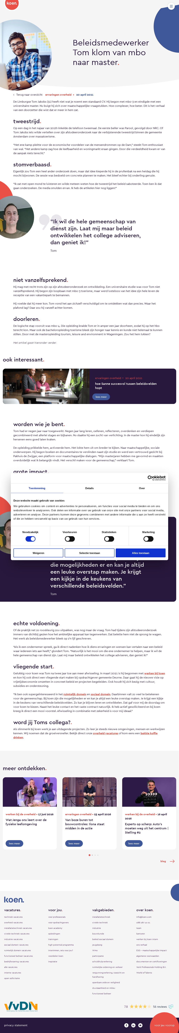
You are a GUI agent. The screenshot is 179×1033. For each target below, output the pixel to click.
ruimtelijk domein (74, 694)
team (138, 928)
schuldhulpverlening (102, 961)
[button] (89, 855)
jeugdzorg (97, 944)
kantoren (140, 933)
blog (163, 861)
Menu (171, 6)
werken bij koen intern (147, 939)
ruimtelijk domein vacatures (17, 950)
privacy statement (15, 1025)
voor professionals (56, 917)
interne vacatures (12, 972)
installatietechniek (101, 917)
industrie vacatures (13, 939)
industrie (96, 928)
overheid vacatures (105, 733)
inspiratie (52, 961)
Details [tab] (89, 488)
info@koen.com (143, 917)
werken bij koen (154, 673)
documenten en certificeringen (151, 961)
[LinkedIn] (133, 1025)
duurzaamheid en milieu (103, 988)
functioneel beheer (101, 993)
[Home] (12, 5)
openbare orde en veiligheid (106, 982)
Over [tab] (142, 488)
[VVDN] (20, 1006)
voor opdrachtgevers (58, 922)
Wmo (95, 950)
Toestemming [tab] (37, 488)
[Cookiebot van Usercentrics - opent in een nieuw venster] (150, 478)
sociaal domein (100, 694)
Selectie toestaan (89, 552)
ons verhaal (141, 944)
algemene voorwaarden (147, 956)
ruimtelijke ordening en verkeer (107, 967)
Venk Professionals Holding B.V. (151, 967)
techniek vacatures (13, 917)
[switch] (70, 539)
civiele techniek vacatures (16, 933)
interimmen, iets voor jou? (60, 950)
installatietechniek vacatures (18, 928)
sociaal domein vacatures (16, 944)
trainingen (53, 939)
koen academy (55, 928)
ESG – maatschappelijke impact (151, 950)
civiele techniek (100, 922)
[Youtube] (140, 1025)
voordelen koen (55, 956)
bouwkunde (98, 933)
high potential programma (61, 944)
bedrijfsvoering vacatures (16, 961)
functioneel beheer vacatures (18, 956)
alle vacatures (10, 967)
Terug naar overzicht (29, 95)
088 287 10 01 (143, 922)
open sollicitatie (12, 978)
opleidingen (54, 933)
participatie (98, 956)
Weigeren (38, 552)
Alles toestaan (140, 552)
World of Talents (144, 972)
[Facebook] (126, 1025)
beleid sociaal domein (102, 939)
